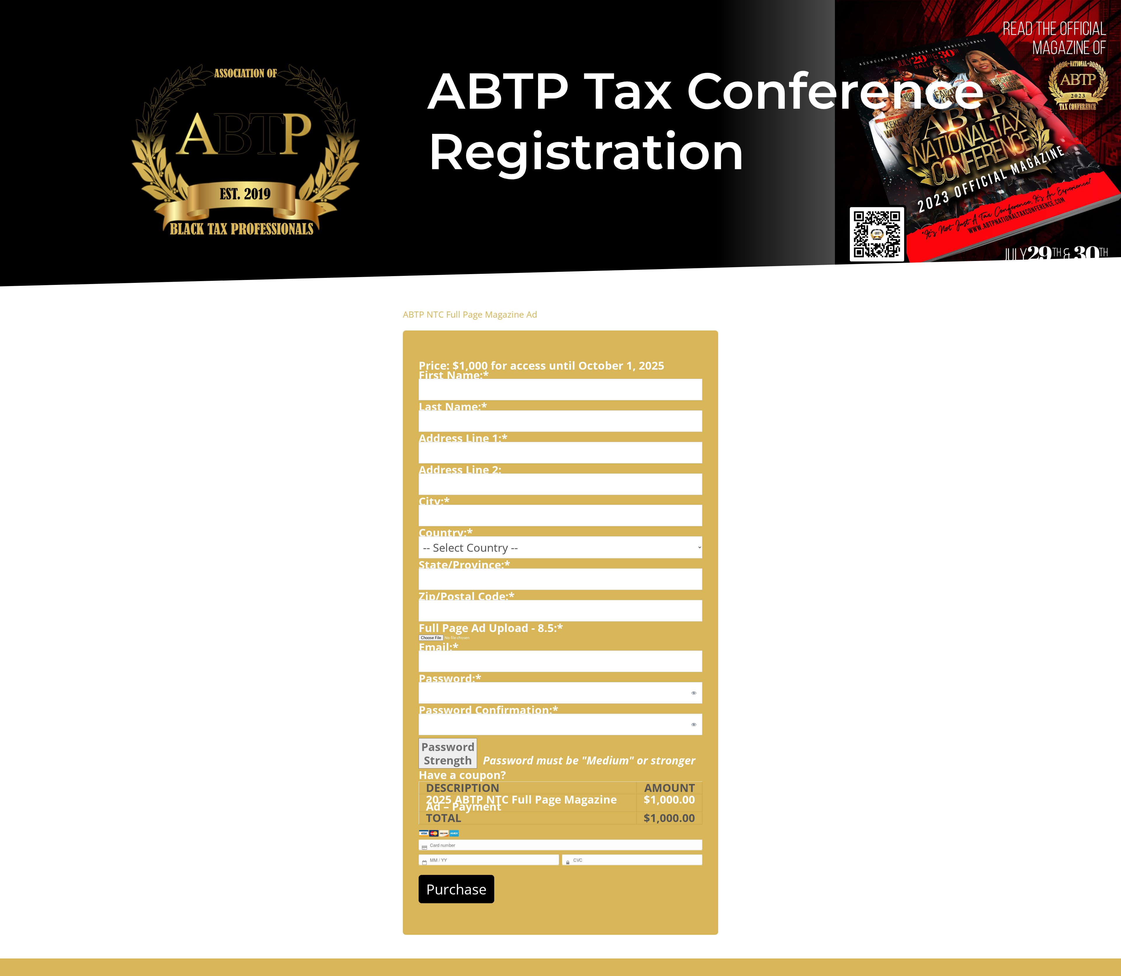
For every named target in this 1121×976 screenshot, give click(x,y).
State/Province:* (464, 564)
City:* (434, 501)
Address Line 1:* (463, 438)
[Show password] (694, 693)
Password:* (450, 678)
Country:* (446, 532)
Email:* (439, 647)
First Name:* (454, 375)
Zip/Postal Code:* (467, 596)
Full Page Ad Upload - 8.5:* (491, 627)
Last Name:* (453, 406)
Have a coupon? (462, 774)
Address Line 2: (460, 469)
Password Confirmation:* (488, 709)
